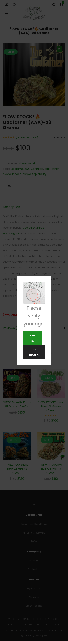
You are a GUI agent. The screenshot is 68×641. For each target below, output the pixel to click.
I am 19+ (32, 338)
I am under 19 (34, 352)
